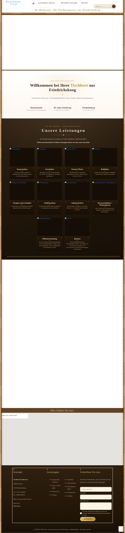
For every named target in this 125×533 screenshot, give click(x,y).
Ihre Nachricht (84, 501)
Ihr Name (83, 493)
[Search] (113, 6)
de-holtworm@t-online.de (24, 499)
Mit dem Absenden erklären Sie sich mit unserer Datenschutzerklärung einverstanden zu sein (96, 513)
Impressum (16, 503)
